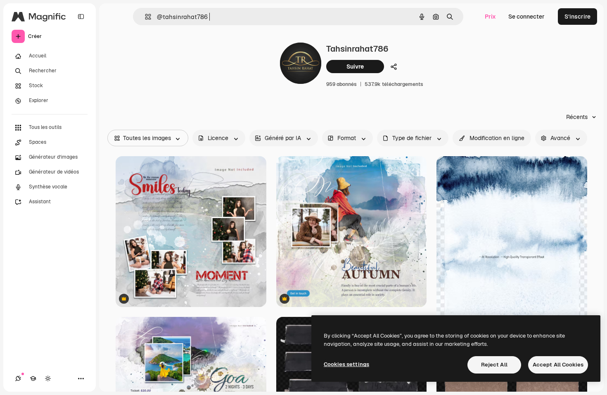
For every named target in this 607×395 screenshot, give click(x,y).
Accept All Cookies (558, 364)
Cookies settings (346, 364)
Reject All (494, 364)
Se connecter (526, 16)
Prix (490, 16)
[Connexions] (18, 378)
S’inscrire (577, 16)
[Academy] (33, 378)
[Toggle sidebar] (81, 16)
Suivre (355, 66)
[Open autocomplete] (144, 17)
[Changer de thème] (48, 378)
